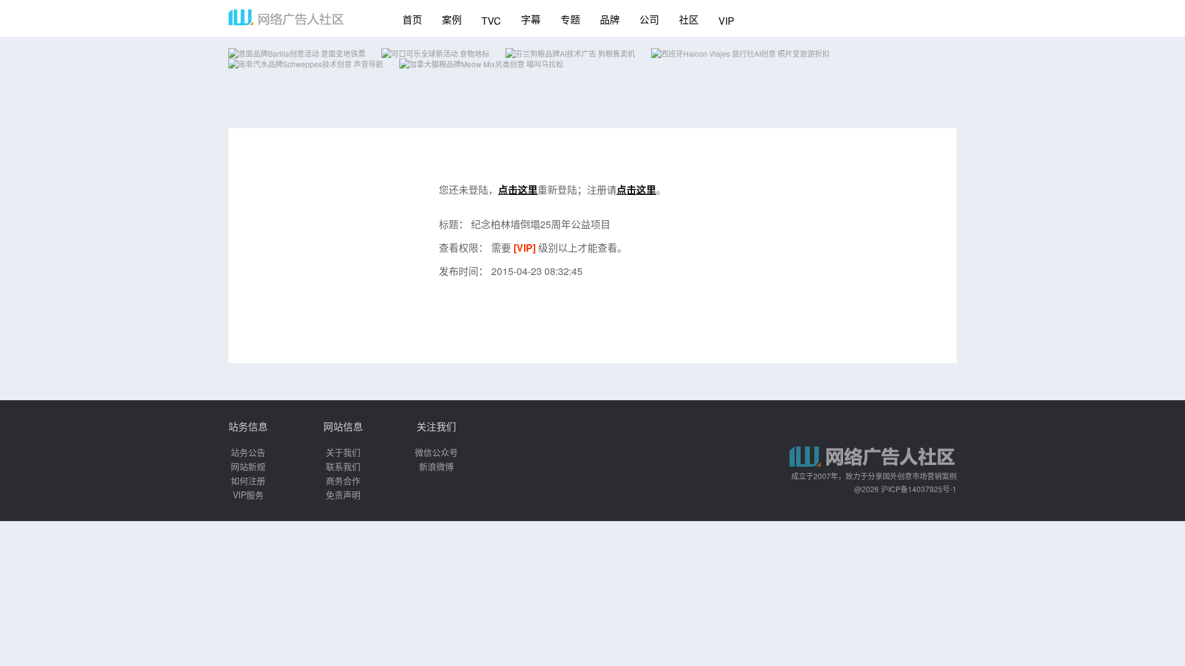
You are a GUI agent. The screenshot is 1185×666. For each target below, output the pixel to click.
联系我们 (343, 466)
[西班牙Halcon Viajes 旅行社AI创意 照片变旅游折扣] (740, 53)
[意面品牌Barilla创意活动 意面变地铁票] (296, 53)
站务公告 (248, 452)
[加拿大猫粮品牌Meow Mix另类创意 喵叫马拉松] (481, 64)
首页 (412, 19)
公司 (649, 19)
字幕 (531, 19)
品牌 (610, 19)
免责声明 (343, 494)
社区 (689, 19)
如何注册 (248, 480)
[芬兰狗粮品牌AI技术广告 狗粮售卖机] (570, 53)
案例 (452, 19)
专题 (570, 19)
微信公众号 (436, 452)
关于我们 (343, 452)
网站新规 (248, 466)
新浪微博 (436, 466)
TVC (491, 21)
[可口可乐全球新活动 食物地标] (435, 53)
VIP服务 (248, 494)
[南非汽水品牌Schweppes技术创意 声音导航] (305, 64)
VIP (726, 21)
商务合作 (343, 480)
